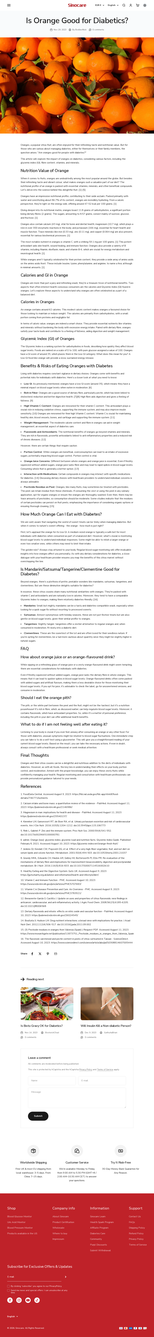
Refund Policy (136, 1233)
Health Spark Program (102, 1222)
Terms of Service (105, 1069)
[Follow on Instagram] (19, 1300)
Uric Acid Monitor (16, 1222)
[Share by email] (56, 954)
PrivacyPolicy (55, 1286)
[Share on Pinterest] (48, 954)
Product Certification (63, 1222)
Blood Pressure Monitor (20, 1227)
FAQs (132, 1222)
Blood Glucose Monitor (19, 1216)
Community (96, 1239)
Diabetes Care (97, 1233)
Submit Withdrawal (100, 1250)
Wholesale (58, 1227)
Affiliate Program (99, 1227)
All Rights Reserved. (34, 1328)
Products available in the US (22, 1233)
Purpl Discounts (98, 1244)
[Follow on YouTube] (28, 1300)
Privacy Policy (85, 1069)
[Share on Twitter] (40, 954)
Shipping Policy (137, 1227)
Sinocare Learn (97, 1216)
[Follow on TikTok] (37, 1300)
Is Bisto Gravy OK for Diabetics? (42, 1026)
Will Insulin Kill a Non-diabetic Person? (106, 1026)
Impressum (58, 1239)
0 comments (98, 29)
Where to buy (59, 1233)
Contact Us (135, 1216)
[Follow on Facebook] (10, 1300)
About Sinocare (60, 1216)
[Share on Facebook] (32, 954)
